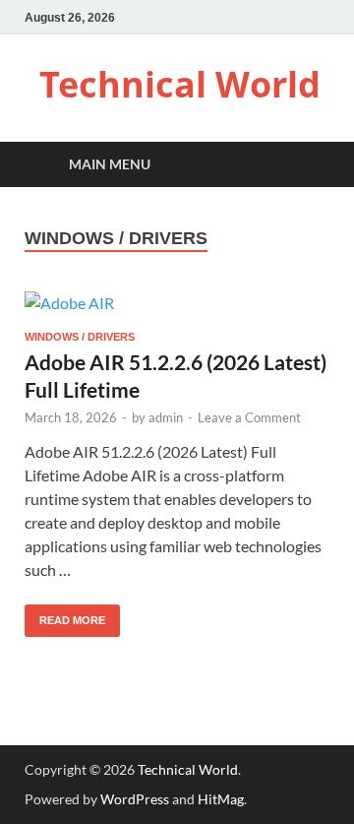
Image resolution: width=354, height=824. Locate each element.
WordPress (134, 799)
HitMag (221, 799)
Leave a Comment (249, 417)
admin (165, 417)
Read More (65, 615)
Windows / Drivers (80, 337)
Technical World (180, 84)
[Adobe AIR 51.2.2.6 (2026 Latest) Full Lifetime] (177, 302)
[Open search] (305, 165)
